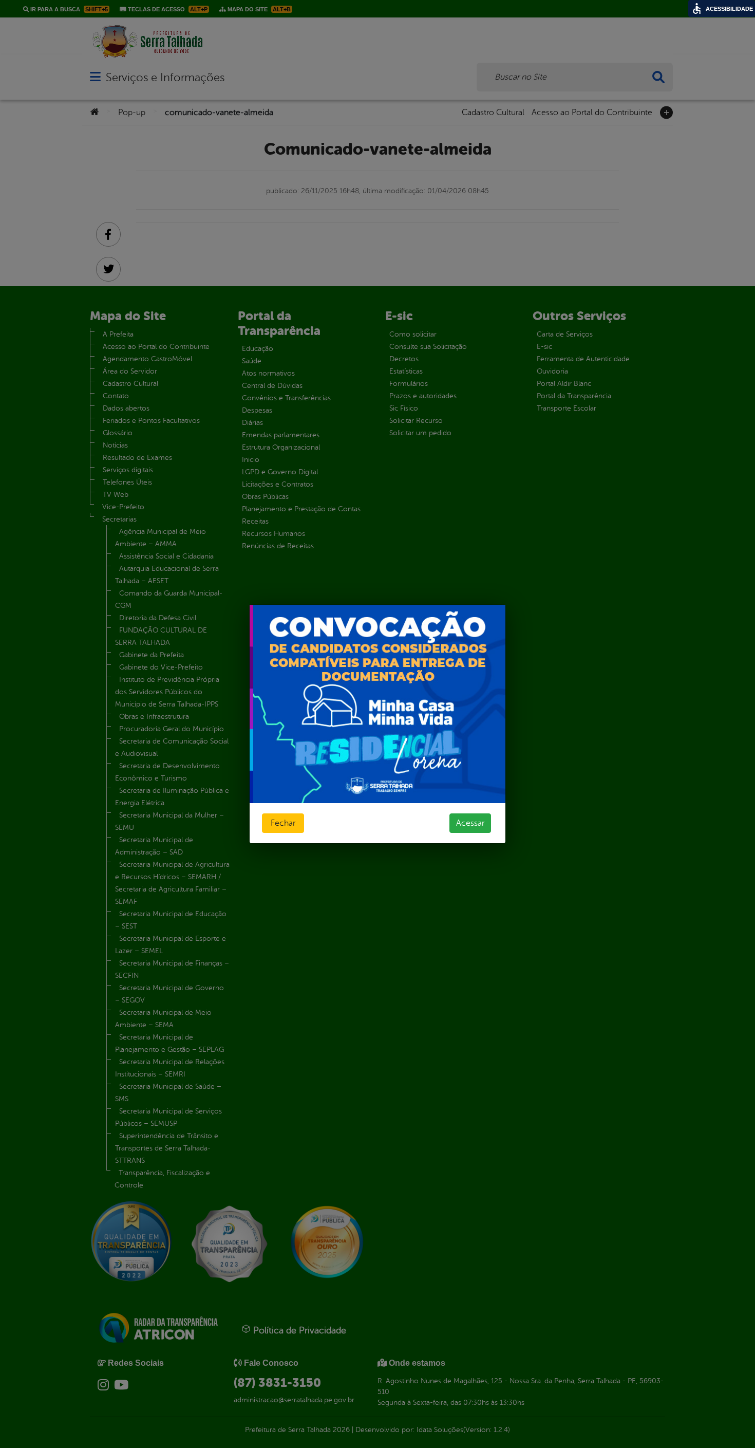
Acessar (470, 823)
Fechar (283, 823)
